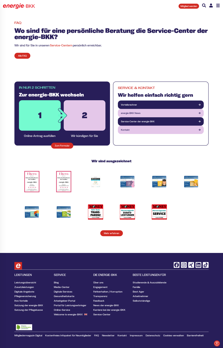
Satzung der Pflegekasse (28, 309)
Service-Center (101, 314)
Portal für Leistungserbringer (70, 305)
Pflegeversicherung (25, 296)
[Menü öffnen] (218, 5)
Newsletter (108, 335)
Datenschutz (153, 335)
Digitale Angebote (24, 291)
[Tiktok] (206, 265)
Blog (56, 282)
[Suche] (204, 5)
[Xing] (191, 265)
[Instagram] (184, 265)
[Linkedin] (198, 265)
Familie (136, 287)
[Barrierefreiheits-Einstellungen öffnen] (217, 343)
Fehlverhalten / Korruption (107, 291)
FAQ (96, 335)
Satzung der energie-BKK (28, 305)
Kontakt (122, 335)
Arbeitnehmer (140, 296)
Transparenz (100, 296)
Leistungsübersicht (25, 282)
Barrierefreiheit (195, 335)
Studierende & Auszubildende (149, 282)
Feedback (98, 300)
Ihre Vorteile (21, 300)
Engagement (100, 287)
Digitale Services (63, 291)
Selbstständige (141, 300)
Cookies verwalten (173, 335)
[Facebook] (176, 265)
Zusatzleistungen (24, 287)
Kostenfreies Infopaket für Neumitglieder (68, 335)
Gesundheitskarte (64, 296)
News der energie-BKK (106, 305)
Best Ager (138, 291)
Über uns (98, 282)
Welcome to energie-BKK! (68, 314)
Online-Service (62, 309)
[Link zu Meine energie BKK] (211, 5)
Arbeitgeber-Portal (64, 300)
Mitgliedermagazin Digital (28, 335)
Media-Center (61, 287)
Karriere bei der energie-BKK (109, 309)
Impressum (136, 335)
